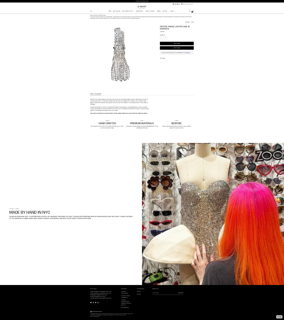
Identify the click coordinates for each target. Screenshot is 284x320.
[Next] (158, 1)
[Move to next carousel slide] (192, 138)
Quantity (162, 35)
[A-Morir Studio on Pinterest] (177, 4)
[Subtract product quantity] (161, 38)
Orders (139, 291)
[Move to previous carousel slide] (189, 138)
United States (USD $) (188, 4)
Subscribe (180, 292)
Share (163, 58)
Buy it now (177, 47)
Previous (187, 22)
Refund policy (125, 307)
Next (192, 22)
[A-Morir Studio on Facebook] (173, 4)
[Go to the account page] (189, 11)
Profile (139, 294)
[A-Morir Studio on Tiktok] (179, 4)
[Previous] (125, 1)
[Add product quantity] (165, 38)
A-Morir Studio (101, 313)
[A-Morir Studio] (142, 7)
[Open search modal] (91, 11)
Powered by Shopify (94, 316)
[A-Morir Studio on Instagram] (175, 4)
